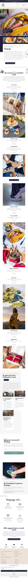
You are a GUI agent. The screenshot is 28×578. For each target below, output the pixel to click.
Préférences (14, 574)
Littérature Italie (7, 402)
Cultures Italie (17, 400)
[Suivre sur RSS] (9, 557)
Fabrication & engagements (18, 553)
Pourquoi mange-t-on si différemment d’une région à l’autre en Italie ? (7, 418)
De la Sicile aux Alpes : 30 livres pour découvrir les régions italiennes (8, 399)
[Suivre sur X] (8, 557)
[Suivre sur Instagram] (2, 557)
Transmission (16, 555)
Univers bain (16, 562)
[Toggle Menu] (17, 3)
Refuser (14, 572)
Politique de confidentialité (15, 576)
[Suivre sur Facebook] (3, 557)
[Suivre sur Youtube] (6, 557)
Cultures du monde (3, 561)
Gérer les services (2, 568)
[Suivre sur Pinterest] (5, 557)
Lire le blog (6, 379)
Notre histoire (16, 552)
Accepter (14, 570)
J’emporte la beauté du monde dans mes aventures (7, 30)
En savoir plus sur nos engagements (14, 539)
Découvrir (14, 143)
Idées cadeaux (16, 563)
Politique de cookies (11, 576)
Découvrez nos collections (10, 63)
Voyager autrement (3, 563)
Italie (4, 402)
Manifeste (16, 556)
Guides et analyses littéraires (8, 401)
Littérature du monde (4, 562)
